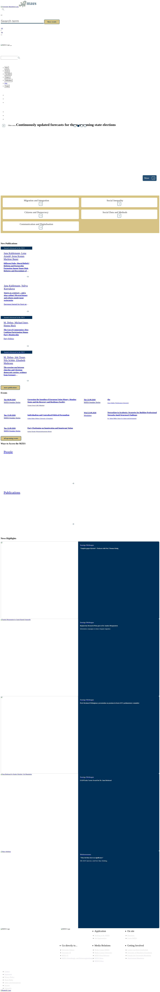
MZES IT (65, 955)
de (2, 32)
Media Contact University (103, 953)
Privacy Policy (10, 115)
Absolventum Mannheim (135, 958)
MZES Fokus (99, 961)
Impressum (9, 112)
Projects (7, 77)
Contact (8, 99)
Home (7, 95)
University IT (66, 953)
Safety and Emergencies (12, 983)
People (7, 86)
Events (7, 71)
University (7, 988)
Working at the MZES (102, 935)
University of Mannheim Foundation (139, 953)
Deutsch (8, 102)
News (6, 67)
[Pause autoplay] (3, 125)
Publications (8, 80)
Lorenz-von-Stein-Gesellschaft (137, 950)
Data (5, 83)
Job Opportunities (100, 938)
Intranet (7, 985)
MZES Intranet (10, 119)
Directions (130, 935)
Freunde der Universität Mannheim (139, 955)
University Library (68, 950)
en (2, 28)
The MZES (8, 74)
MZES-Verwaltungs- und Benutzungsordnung (77, 958)
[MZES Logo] (27, 6)
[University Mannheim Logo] (10, 6)
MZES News (99, 958)
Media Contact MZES (102, 950)
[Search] (3, 10)
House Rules (8, 980)
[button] (41, 202)
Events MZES (132, 938)
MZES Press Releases (102, 955)
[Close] (11, 45)
